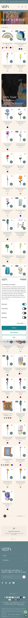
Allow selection (14, 332)
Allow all (14, 327)
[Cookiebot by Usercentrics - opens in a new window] (20, 279)
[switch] (24, 308)
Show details (20, 323)
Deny (14, 337)
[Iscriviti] (24, 607)
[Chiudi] (26, 594)
